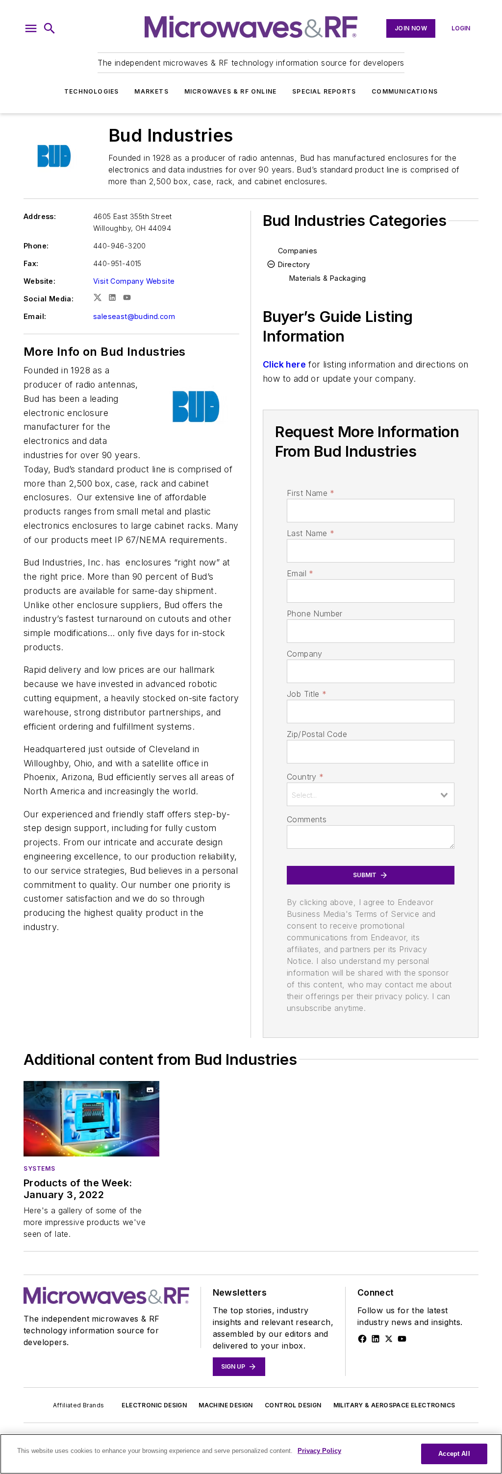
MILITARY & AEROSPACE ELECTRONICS (394, 1405)
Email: (35, 316)
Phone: (36, 246)
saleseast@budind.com (134, 316)
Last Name (310, 533)
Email (300, 573)
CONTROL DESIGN (293, 1405)
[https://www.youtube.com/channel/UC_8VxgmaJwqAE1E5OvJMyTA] (402, 1339)
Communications (405, 91)
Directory (294, 264)
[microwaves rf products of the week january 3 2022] (91, 1118)
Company (305, 654)
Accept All (454, 1453)
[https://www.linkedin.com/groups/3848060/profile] (375, 1339)
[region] (251, 1454)
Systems (39, 1168)
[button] (31, 28)
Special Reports (324, 91)
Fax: (31, 263)
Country (305, 777)
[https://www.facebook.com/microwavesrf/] (362, 1339)
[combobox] (370, 794)
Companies (298, 250)
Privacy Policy (319, 1450)
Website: (39, 281)
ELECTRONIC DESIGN (154, 1405)
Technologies (91, 91)
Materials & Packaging (327, 278)
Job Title (306, 694)
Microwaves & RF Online (230, 91)
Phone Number (315, 613)
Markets (151, 91)
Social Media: (49, 299)
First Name (310, 493)
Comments (306, 819)
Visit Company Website (134, 281)
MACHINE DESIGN (226, 1405)
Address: (40, 216)
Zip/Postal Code (317, 734)
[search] (49, 28)
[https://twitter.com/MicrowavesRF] (389, 1339)
